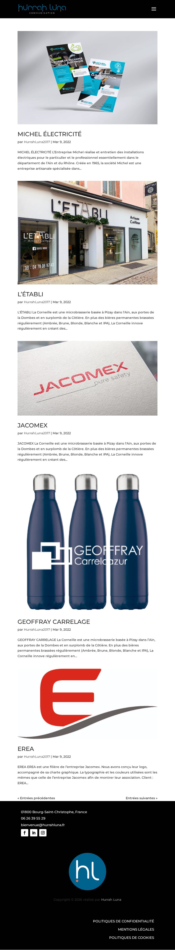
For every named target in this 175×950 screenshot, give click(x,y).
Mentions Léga (133, 929)
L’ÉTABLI (30, 294)
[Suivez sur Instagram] (42, 832)
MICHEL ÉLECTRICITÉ (50, 134)
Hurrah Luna (111, 900)
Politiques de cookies (131, 937)
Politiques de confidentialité (123, 921)
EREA (26, 748)
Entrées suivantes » (141, 798)
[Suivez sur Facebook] (24, 832)
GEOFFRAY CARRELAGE (54, 621)
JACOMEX (33, 425)
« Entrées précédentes (36, 798)
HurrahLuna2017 (37, 142)
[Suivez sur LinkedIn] (33, 832)
